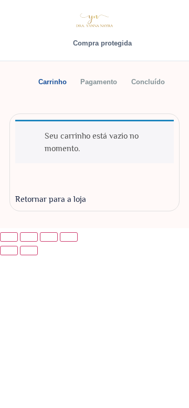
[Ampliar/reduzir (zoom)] (9, 237)
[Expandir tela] (29, 237)
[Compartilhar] (49, 237)
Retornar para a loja (50, 199)
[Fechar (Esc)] (69, 237)
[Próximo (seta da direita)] (29, 250)
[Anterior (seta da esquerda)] (9, 250)
